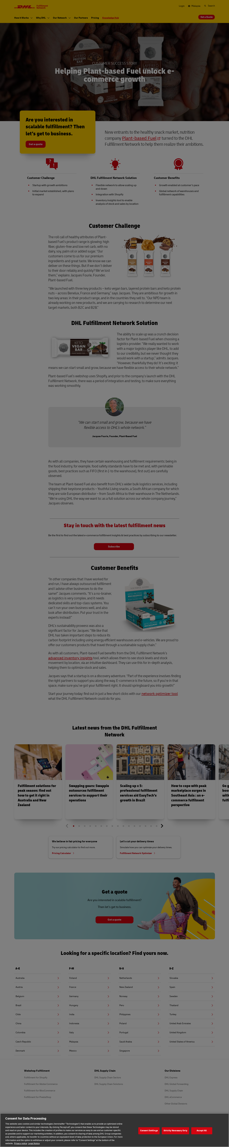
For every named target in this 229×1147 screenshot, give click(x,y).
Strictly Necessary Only (175, 1130)
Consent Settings (149, 1130)
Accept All (202, 1130)
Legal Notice (34, 1143)
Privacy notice (20, 1143)
